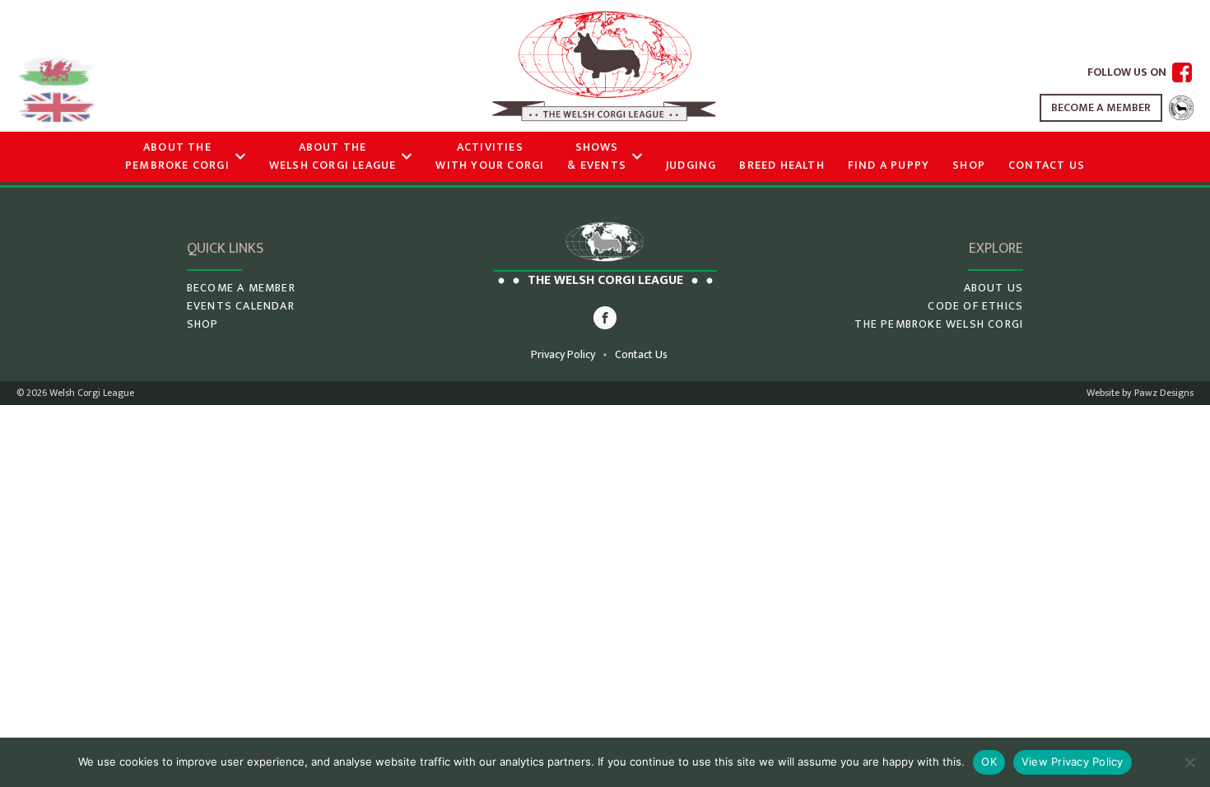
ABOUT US (994, 288)
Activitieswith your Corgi (489, 156)
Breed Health (781, 165)
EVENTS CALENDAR (241, 306)
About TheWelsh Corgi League (333, 156)
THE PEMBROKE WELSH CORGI (938, 324)
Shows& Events (596, 156)
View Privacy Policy (1073, 761)
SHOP (203, 324)
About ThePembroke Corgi (177, 156)
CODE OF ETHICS (975, 306)
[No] (1189, 762)
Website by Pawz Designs (1140, 393)
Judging (691, 165)
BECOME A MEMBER (1101, 107)
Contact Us (1046, 165)
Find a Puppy (888, 165)
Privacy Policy (563, 355)
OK (989, 761)
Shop (968, 165)
